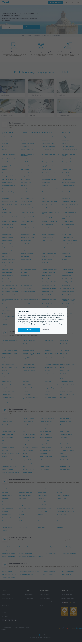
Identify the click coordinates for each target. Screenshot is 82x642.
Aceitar (29, 329)
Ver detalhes (45, 329)
